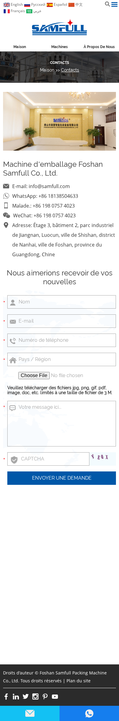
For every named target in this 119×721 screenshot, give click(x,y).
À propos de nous (99, 47)
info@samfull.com (49, 186)
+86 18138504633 (58, 196)
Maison (19, 47)
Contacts (59, 63)
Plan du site (79, 681)
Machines (59, 47)
